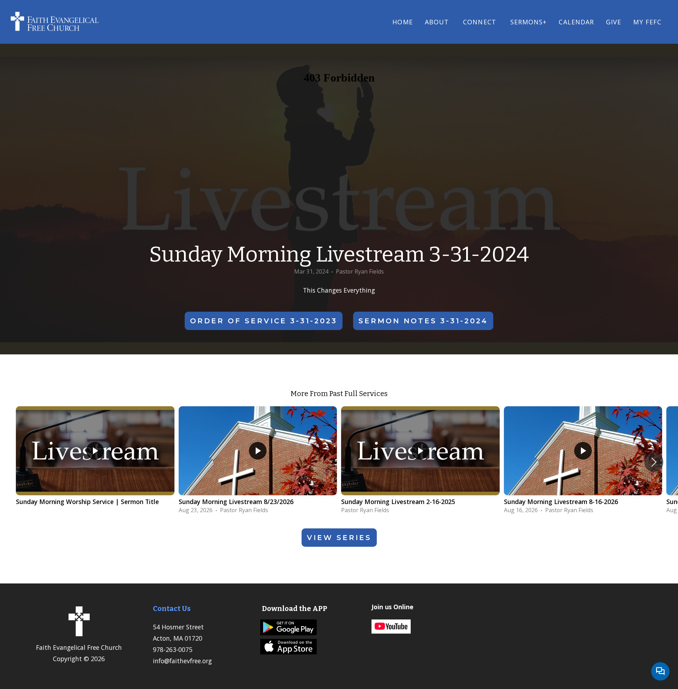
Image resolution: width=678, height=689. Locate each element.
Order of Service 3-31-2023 (263, 321)
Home (402, 22)
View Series (339, 537)
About (438, 22)
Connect (480, 22)
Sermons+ (528, 22)
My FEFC (647, 22)
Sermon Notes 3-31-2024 (423, 321)
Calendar (576, 22)
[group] (95, 462)
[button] (654, 462)
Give (613, 22)
